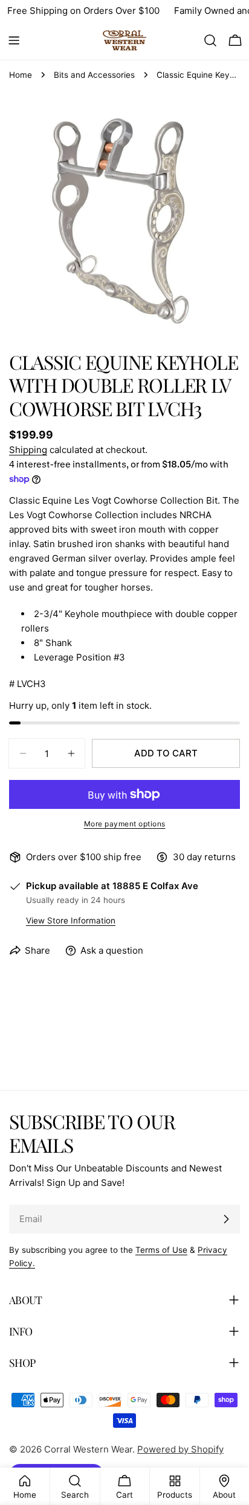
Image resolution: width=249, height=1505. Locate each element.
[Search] (210, 40)
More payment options (125, 823)
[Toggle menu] (14, 40)
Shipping (28, 449)
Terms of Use (161, 1250)
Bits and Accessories (94, 75)
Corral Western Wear (88, 1449)
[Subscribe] (226, 1219)
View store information (70, 920)
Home (20, 75)
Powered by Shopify (180, 1449)
